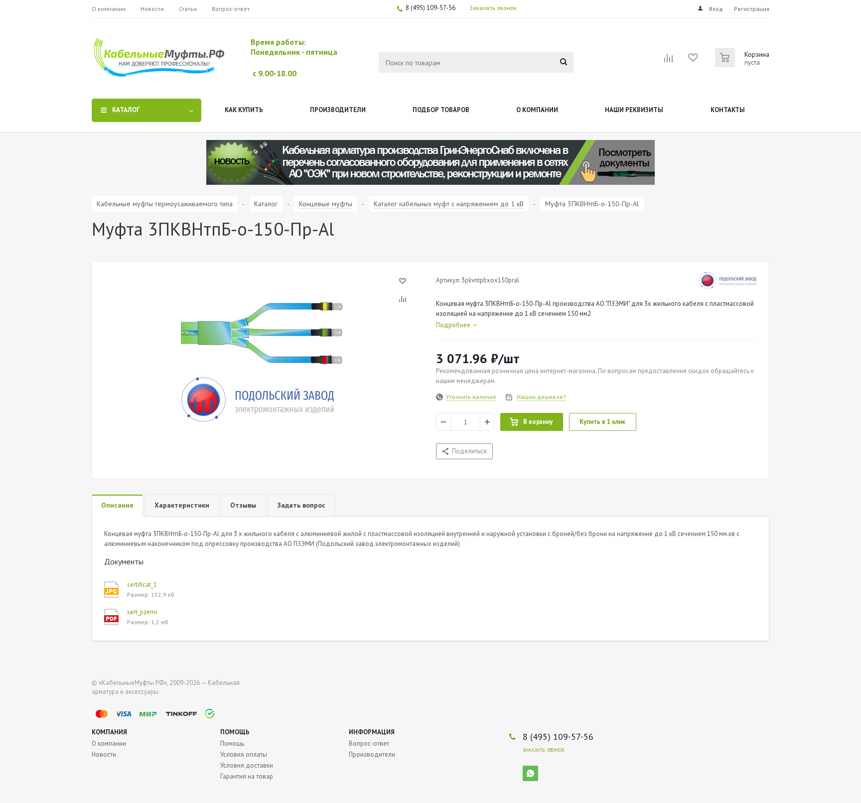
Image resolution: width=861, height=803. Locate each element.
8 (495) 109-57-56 (430, 7)
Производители (338, 110)
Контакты (728, 110)
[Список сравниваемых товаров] (668, 61)
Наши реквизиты (634, 110)
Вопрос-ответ (369, 743)
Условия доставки (246, 765)
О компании (537, 110)
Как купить (244, 110)
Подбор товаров (441, 110)
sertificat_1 (142, 584)
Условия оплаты (243, 754)
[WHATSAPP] (530, 773)
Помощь (235, 732)
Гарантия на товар (246, 776)
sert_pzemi (142, 612)
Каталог (126, 110)
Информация (372, 732)
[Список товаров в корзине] (743, 64)
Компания (109, 732)
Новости (104, 754)
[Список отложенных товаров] (693, 61)
